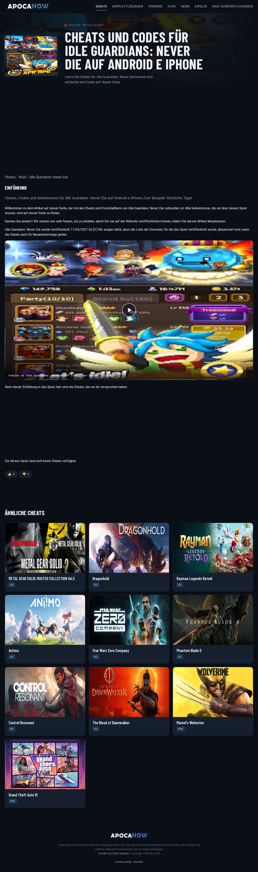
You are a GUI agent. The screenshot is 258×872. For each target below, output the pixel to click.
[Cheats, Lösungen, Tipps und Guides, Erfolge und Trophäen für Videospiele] (28, 6)
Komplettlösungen (127, 6)
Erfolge (201, 6)
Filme (172, 6)
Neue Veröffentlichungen (232, 6)
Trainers (155, 6)
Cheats (101, 6)
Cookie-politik (123, 861)
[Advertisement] (129, 127)
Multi (23, 177)
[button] (129, 310)
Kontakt (138, 861)
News (185, 6)
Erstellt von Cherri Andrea (113, 853)
